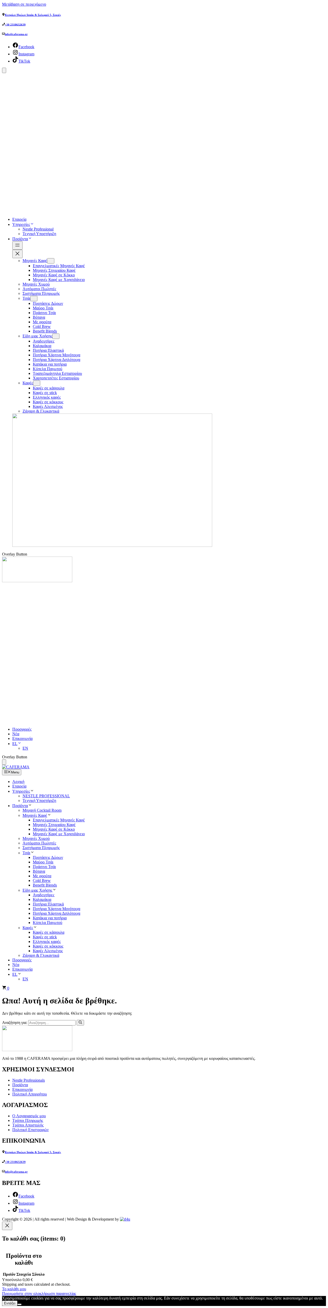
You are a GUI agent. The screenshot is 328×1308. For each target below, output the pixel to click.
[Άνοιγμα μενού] (17, 245)
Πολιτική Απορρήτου (29, 1094)
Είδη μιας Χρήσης (37, 890)
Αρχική (18, 781)
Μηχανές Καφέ (35, 815)
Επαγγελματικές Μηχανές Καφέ (59, 820)
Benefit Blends (45, 885)
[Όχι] (19, 1304)
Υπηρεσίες (21, 224)
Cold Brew (42, 880)
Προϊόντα (20, 239)
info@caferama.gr (16, 34)
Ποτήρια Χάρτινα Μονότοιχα (56, 909)
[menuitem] (17, 743)
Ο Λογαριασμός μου (29, 1116)
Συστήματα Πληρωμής (41, 848)
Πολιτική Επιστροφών (30, 1130)
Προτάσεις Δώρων (48, 857)
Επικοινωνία (22, 738)
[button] (32, 224)
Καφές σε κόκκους (48, 946)
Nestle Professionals (28, 1080)
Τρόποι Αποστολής (28, 1125)
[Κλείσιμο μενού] (17, 254)
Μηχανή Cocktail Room (42, 810)
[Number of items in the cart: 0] (4, 762)
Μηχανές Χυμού (36, 838)
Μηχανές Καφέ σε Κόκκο (54, 829)
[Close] (7, 1226)
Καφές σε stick (45, 937)
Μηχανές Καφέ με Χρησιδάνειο (59, 834)
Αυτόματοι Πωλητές (39, 843)
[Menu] (4, 70)
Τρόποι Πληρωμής (27, 1120)
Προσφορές (22, 729)
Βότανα (39, 871)
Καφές (28, 927)
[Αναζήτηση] (80, 1022)
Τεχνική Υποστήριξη (39, 234)
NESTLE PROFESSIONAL (46, 796)
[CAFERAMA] (15, 767)
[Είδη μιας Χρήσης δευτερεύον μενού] (55, 336)
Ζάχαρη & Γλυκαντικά (41, 955)
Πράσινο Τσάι (44, 866)
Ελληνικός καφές (47, 941)
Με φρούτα (42, 876)
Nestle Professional (38, 229)
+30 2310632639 (15, 24)
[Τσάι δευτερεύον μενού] (33, 298)
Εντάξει (9, 1303)
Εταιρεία (19, 219)
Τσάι (26, 853)
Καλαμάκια (42, 899)
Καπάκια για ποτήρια (50, 918)
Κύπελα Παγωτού (47, 922)
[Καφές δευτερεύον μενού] (36, 383)
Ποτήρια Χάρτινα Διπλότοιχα (56, 913)
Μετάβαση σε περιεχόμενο (24, 4)
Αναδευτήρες (43, 895)
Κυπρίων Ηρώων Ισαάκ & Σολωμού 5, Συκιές (33, 14)
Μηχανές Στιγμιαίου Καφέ (54, 824)
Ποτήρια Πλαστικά (48, 904)
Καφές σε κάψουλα (48, 932)
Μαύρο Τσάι (43, 862)
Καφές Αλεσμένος (48, 951)
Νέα (15, 734)
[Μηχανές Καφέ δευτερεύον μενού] (50, 261)
